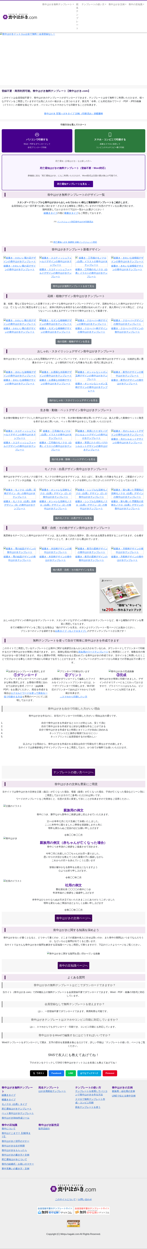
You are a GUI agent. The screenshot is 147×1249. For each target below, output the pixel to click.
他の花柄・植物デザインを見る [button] (73, 341)
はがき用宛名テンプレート (52, 1091)
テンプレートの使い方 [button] (93, 4)
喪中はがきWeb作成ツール (15, 1118)
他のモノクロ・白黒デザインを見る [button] (73, 518)
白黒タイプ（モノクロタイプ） (71, 631)
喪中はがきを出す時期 (13, 1146)
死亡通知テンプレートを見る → (73, 184)
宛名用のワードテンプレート (93, 652)
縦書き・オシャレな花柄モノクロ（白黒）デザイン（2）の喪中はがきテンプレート (55, 505)
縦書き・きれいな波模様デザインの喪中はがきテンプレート (127, 268)
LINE (70, 1073)
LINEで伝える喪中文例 (124, 1096)
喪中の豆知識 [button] (135, 4)
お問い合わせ (85, 1199)
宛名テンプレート (77, 16)
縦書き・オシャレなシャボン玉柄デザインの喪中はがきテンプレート (91, 387)
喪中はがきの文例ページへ (73, 918)
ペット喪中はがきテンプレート (18, 1113)
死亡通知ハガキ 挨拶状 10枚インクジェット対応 (75, 242)
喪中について (9, 1128)
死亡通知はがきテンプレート (17, 1109)
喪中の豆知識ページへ (73, 965)
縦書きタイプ (50, 213)
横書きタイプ (71, 213)
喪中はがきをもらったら (14, 1150)
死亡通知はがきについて (14, 1159)
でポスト (40, 1073)
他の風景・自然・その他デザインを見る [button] (73, 570)
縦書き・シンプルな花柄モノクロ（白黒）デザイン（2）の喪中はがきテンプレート (91, 505)
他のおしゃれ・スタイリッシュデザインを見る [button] (73, 400)
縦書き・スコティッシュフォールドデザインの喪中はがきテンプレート (55, 273)
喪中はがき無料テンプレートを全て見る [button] (73, 286)
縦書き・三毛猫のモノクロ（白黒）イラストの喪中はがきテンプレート (91, 273)
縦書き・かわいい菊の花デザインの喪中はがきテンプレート (20, 268)
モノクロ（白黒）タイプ (14, 1104)
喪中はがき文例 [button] (117, 4)
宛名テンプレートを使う (87, 1107)
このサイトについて (65, 1199)
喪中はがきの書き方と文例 (15, 1155)
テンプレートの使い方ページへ (73, 772)
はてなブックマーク (89, 1073)
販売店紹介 (44, 1128)
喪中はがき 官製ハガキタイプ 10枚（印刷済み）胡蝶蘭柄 (73, 113)
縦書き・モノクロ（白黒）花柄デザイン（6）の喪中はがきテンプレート (20, 505)
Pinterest (110, 1073)
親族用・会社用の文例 (123, 1091)
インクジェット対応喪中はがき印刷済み (75, 222)
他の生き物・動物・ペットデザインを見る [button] (73, 459)
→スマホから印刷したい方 (73, 696)
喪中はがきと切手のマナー (15, 1141)
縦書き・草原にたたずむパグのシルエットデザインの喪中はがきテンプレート (91, 446)
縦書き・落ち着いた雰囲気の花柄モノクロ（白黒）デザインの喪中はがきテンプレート (127, 505)
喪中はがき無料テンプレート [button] (57, 4)
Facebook (56, 1073)
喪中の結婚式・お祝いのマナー (18, 1164)
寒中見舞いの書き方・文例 (15, 1168)
